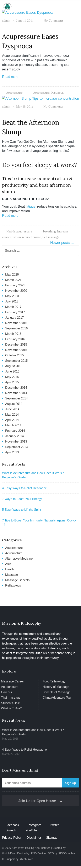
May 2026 (12, 274)
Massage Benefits (17, 580)
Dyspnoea (57, 92)
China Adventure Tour (57, 697)
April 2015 (12, 382)
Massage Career (12, 681)
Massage (11, 574)
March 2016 (13, 333)
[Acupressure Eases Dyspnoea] (27, 12)
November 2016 (16, 323)
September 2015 (16, 360)
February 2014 (15, 430)
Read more (10, 77)
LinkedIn (11, 830)
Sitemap (51, 837)
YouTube (31, 830)
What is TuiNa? (11, 708)
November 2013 (16, 441)
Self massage (51, 237)
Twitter (54, 825)
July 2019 (11, 301)
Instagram (34, 825)
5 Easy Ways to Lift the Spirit (21, 509)
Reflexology (13, 585)
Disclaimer (34, 837)
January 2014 (14, 436)
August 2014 (13, 403)
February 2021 (15, 285)
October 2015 (14, 355)
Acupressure (14, 92)
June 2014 (12, 409)
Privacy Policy (12, 837)
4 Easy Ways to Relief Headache (24, 488)
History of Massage (56, 686)
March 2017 (13, 306)
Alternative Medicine (19, 558)
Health (10, 231)
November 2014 (16, 393)
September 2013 (16, 447)
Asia (8, 564)
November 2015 (16, 350)
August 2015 (13, 366)
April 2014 (12, 420)
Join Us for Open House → (40, 801)
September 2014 (16, 398)
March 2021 (13, 280)
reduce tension (31, 237)
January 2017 (14, 317)
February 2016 (15, 339)
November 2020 (16, 290)
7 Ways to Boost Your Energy (22, 499)
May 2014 (12, 414)
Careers (6, 692)
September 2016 (16, 328)
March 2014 (13, 425)
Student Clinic (10, 703)
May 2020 (12, 296)
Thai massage (10, 697)
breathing (49, 231)
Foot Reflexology (54, 681)
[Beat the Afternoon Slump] (40, 98)
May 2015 (12, 377)
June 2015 (12, 371)
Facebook (12, 825)
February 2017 (15, 312)
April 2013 (12, 452)
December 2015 (16, 344)
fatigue (31, 206)
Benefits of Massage (56, 692)
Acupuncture (13, 553)
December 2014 (16, 387)
